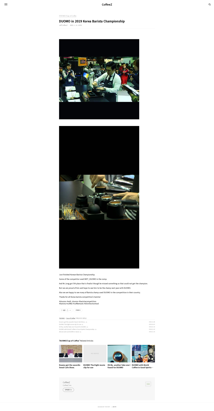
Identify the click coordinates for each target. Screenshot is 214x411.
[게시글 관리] (70, 310)
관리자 (114, 407)
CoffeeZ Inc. (67, 385)
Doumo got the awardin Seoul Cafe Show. (72, 322)
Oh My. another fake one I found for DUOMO (72, 327)
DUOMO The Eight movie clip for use (70, 324)
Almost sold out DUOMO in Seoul (69, 332)
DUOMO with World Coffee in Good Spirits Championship (76, 329)
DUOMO (62, 318)
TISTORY (107, 407)
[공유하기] (67, 310)
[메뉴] (6, 4)
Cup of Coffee (70, 318)
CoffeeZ (107, 4)
